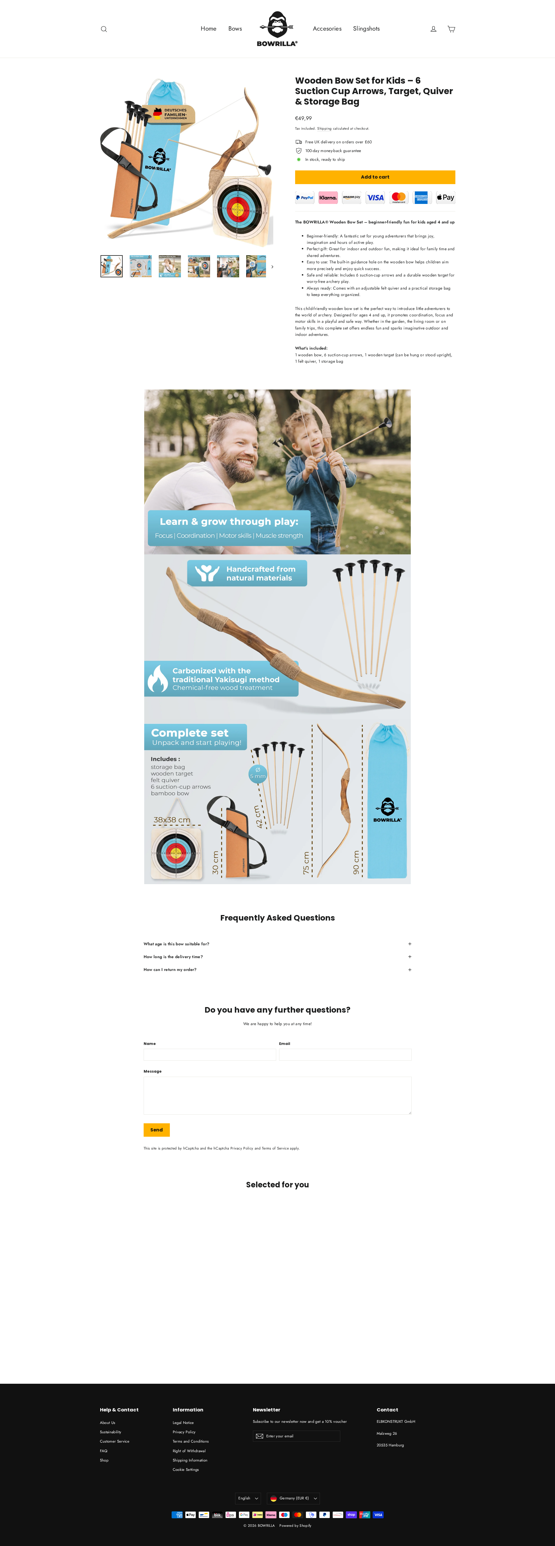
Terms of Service (275, 1148)
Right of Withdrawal (189, 1451)
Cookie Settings (186, 1469)
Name (150, 1044)
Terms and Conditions (191, 1441)
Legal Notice (183, 1422)
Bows (235, 28)
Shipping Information (190, 1460)
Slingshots (366, 28)
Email (284, 1044)
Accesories (327, 28)
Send (156, 1130)
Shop (104, 1460)
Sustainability (110, 1432)
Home (208, 28)
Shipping (324, 128)
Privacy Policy (241, 1148)
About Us (107, 1422)
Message (153, 1071)
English (244, 1498)
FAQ (104, 1451)
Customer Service (115, 1441)
